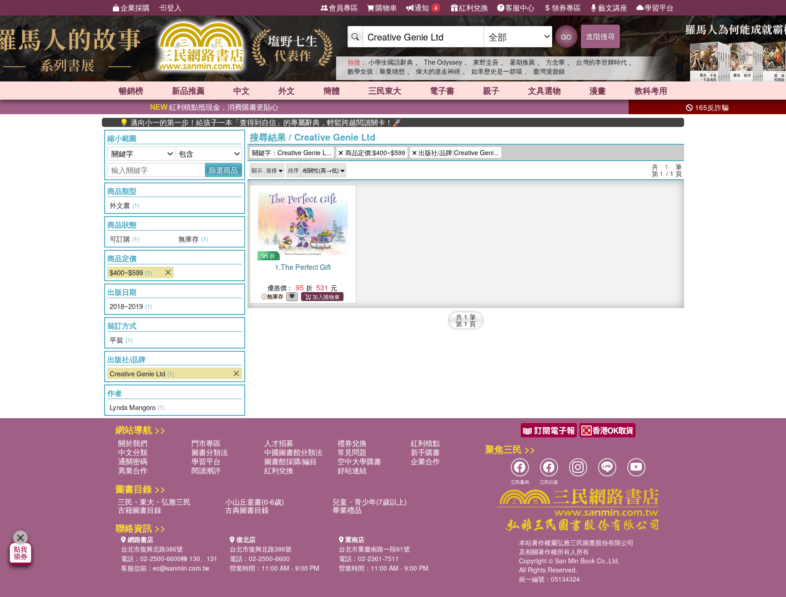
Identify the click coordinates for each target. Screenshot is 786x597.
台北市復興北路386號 (152, 548)
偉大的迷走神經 (438, 71)
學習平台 (659, 7)
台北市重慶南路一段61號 (374, 548)
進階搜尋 (600, 36)
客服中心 (519, 7)
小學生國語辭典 (390, 61)
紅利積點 (425, 443)
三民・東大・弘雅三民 (154, 501)
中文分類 (132, 452)
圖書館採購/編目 (290, 461)
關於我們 (132, 443)
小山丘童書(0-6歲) (254, 501)
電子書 (442, 90)
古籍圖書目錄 (139, 510)
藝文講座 (612, 7)
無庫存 (275, 296)
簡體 (331, 90)
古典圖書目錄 (247, 510)
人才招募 (278, 443)
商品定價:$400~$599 (374, 152)
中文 (241, 90)
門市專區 (206, 443)
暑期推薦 (522, 61)
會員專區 (343, 7)
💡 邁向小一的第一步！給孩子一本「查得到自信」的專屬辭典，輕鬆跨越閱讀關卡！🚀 (243, 122)
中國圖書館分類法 (293, 452)
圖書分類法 (209, 452)
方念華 (555, 61)
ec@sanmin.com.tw (181, 567)
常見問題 (352, 452)
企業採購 (135, 7)
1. (303, 267)
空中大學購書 (359, 461)
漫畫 (598, 90)
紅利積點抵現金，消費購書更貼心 (214, 106)
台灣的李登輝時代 (601, 61)
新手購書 (425, 452)
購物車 (386, 7)
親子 (491, 90)
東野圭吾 (486, 61)
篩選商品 (223, 170)
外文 (286, 90)
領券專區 (566, 7)
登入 (174, 7)
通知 (426, 7)
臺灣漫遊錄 (549, 71)
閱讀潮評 (206, 470)
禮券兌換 (352, 443)
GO (566, 36)
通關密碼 (132, 461)
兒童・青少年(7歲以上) (370, 501)
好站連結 (352, 470)
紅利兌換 (473, 7)
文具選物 (544, 90)
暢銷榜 (131, 90)
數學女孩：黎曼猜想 (376, 71)
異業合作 (132, 470)
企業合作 (425, 461)
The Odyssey (443, 61)
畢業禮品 (347, 510)
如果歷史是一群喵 (496, 71)
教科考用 (651, 90)
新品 (188, 90)
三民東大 (384, 90)
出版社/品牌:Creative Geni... (458, 152)
